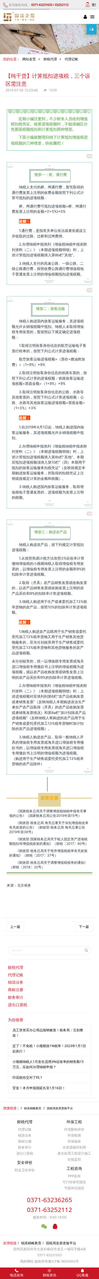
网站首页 (29, 59)
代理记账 (71, 59)
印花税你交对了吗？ (27, 1077)
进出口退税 (17, 1004)
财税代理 (50, 59)
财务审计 (15, 997)
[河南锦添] (19, 17)
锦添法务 (15, 982)
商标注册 (15, 989)
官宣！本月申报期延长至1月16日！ (38, 1088)
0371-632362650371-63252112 (49, 1204)
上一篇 (15, 926)
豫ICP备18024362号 (63, 1261)
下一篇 (84, 926)
